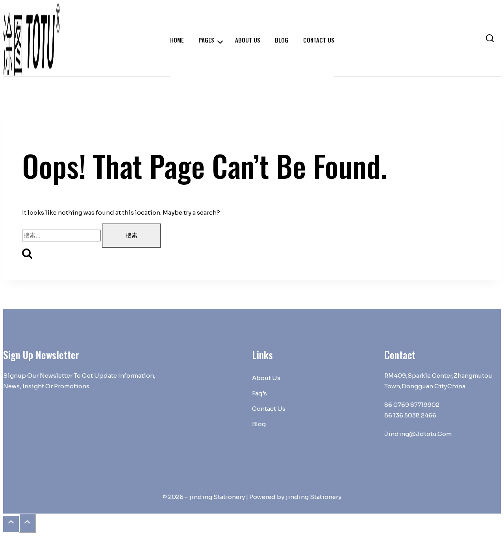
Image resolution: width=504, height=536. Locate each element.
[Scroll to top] (11, 524)
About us (266, 378)
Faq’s (259, 393)
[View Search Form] (490, 40)
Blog (259, 424)
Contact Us (268, 408)
